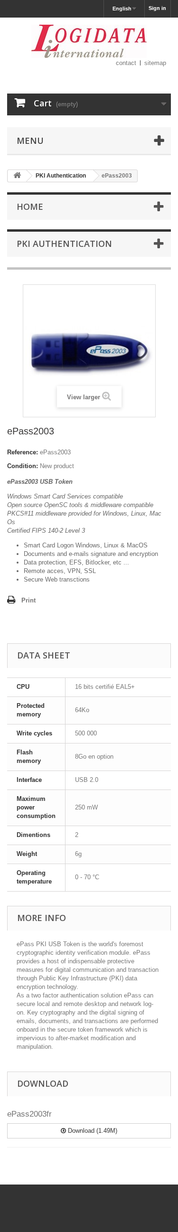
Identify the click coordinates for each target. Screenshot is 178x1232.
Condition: (22, 466)
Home (30, 206)
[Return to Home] (17, 176)
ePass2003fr (29, 1114)
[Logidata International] (89, 41)
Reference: (22, 452)
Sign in (157, 8)
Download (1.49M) (91, 1130)
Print (28, 600)
